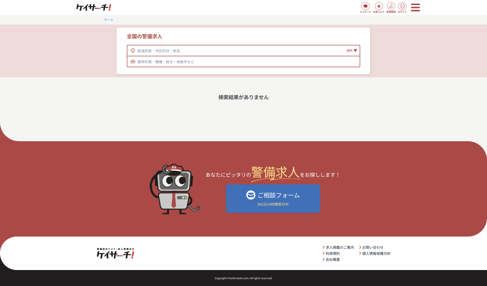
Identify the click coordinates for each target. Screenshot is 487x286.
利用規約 (333, 253)
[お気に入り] (379, 6)
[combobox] (137, 50)
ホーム (108, 19)
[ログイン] (402, 6)
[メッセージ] (365, 6)
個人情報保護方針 (376, 253)
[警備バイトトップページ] (93, 7)
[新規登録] (391, 6)
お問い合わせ (373, 247)
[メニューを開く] (415, 7)
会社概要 (333, 259)
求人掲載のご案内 (340, 247)
